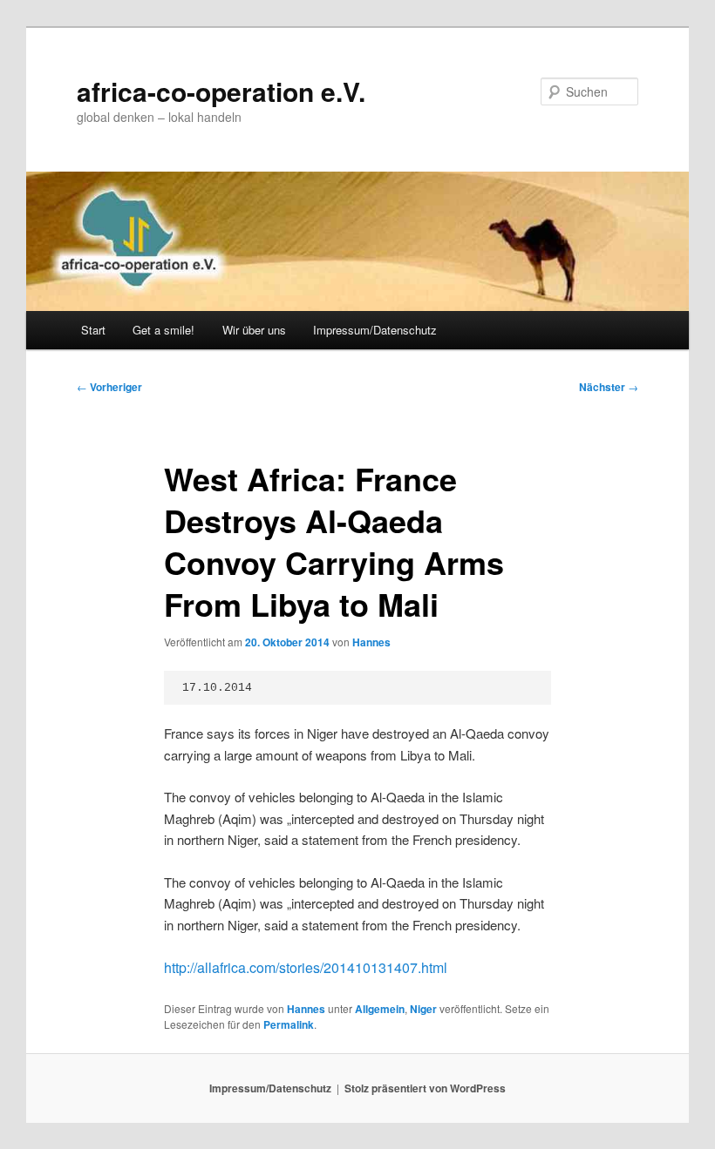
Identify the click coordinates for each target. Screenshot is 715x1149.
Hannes (371, 642)
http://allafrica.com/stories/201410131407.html (305, 967)
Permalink (288, 1024)
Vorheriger (109, 387)
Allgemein (380, 1009)
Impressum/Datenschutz (375, 329)
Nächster (608, 387)
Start (93, 329)
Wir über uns (254, 329)
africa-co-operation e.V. (221, 91)
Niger (423, 1009)
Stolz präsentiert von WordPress (425, 1088)
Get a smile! (163, 329)
